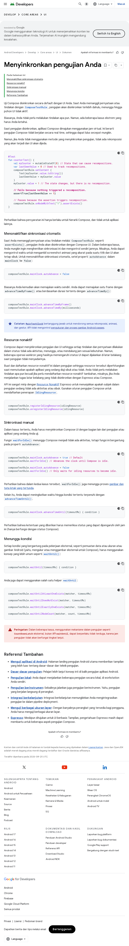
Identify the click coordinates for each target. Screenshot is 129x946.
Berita (7, 809)
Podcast (8, 820)
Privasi (49, 806)
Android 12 (10, 861)
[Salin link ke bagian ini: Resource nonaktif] (35, 340)
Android (8, 788)
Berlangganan (62, 929)
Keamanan (10, 798)
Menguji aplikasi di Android (29, 661)
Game (49, 784)
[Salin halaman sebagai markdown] (116, 65)
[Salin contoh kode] (123, 153)
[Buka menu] (5, 4)
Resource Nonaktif (48, 384)
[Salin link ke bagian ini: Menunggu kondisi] (35, 539)
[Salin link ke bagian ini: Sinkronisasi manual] (37, 423)
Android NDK (53, 859)
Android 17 (10, 834)
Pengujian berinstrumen (27, 688)
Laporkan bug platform (99, 834)
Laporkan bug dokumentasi (101, 839)
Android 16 (10, 839)
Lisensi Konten (96, 747)
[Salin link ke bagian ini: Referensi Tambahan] (46, 655)
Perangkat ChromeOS (99, 795)
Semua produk (12, 909)
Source (8, 804)
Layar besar (93, 784)
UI (45, 14)
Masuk (121, 4)
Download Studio (55, 853)
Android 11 (9, 866)
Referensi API (53, 848)
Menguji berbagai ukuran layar (31, 708)
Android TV (93, 806)
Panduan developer (56, 843)
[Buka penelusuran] (80, 4)
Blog (6, 814)
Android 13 (9, 855)
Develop (10, 14)
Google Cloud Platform (16, 903)
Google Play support (98, 845)
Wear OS (92, 790)
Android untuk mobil (98, 800)
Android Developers (14, 52)
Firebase (8, 898)
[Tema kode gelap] (119, 153)
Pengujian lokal (21, 677)
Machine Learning (55, 790)
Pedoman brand (33, 921)
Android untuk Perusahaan (18, 793)
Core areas (30, 14)
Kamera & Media (54, 800)
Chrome (8, 893)
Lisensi (18, 921)
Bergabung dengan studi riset (103, 850)
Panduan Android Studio (59, 837)
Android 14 (10, 850)
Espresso (17, 718)
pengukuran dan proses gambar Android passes (77, 327)
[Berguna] (117, 52)
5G (47, 811)
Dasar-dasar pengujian (26, 671)
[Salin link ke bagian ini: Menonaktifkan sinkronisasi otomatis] (63, 234)
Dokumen (67, 52)
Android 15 (10, 845)
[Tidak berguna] (122, 52)
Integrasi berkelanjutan (26, 698)
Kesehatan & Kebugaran (58, 795)
